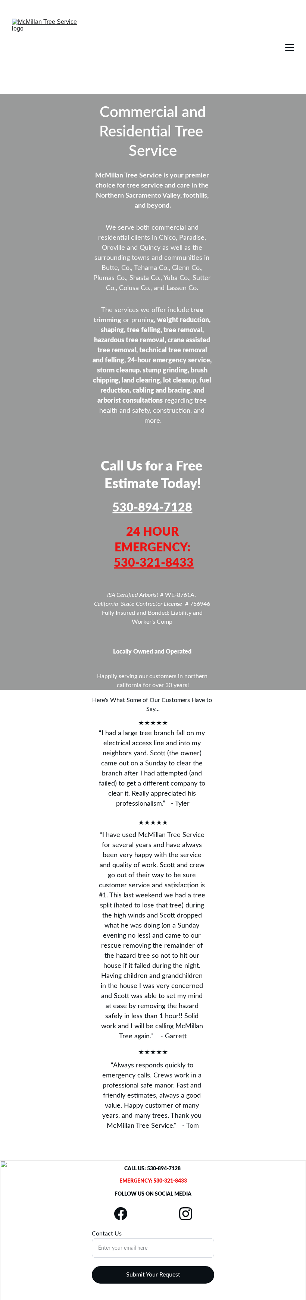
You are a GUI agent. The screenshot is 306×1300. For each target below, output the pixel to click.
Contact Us (107, 1234)
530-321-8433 (154, 563)
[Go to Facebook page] (124, 1213)
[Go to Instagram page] (185, 1213)
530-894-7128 (152, 508)
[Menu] (289, 47)
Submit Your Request (153, 1275)
